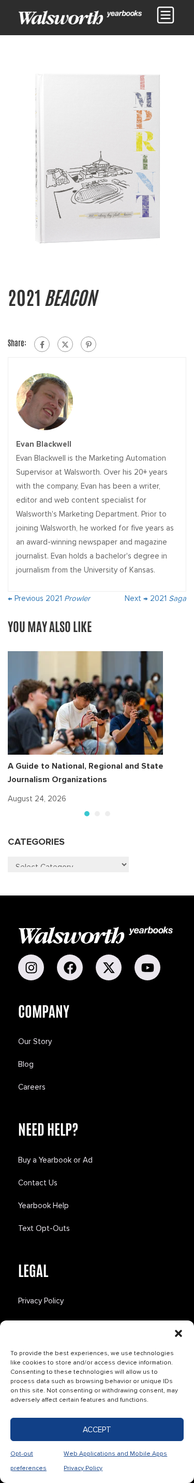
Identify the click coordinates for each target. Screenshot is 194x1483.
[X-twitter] (109, 967)
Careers (32, 1087)
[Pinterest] (88, 344)
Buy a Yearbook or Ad (55, 1160)
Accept (97, 1429)
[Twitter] (65, 344)
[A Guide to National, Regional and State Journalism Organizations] (85, 702)
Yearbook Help (43, 1205)
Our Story (35, 1041)
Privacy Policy (41, 1300)
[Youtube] (147, 967)
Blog (26, 1064)
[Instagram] (31, 967)
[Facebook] (42, 344)
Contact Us (37, 1182)
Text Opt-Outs (44, 1228)
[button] (178, 1333)
